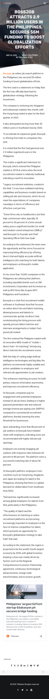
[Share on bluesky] (31, 665)
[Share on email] (37, 665)
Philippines (33, 55)
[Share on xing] (34, 665)
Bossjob (7, 73)
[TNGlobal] (7, 3)
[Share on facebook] (11, 665)
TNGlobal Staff (26, 57)
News (24, 55)
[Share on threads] (17, 665)
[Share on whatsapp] (27, 665)
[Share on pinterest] (21, 665)
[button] (44, 3)
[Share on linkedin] (24, 665)
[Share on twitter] (14, 665)
